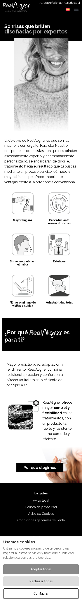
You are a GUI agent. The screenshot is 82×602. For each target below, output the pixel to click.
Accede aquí (72, 2)
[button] (68, 9)
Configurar (41, 593)
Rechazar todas (41, 581)
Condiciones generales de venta (41, 520)
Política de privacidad (41, 507)
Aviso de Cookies (41, 514)
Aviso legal (41, 501)
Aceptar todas (41, 569)
